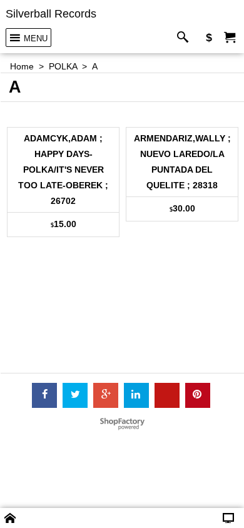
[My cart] (229, 38)
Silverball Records (51, 14)
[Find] (185, 38)
